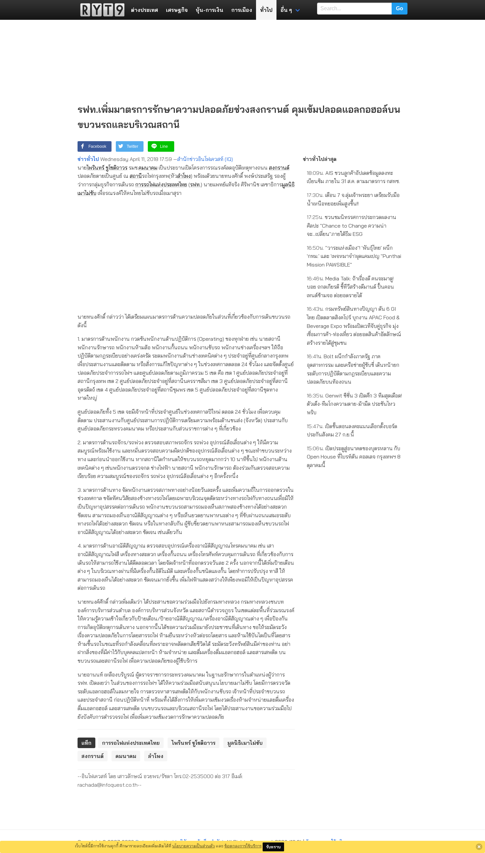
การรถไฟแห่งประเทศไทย (161, 184)
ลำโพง (184, 176)
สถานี (136, 176)
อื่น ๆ (286, 10)
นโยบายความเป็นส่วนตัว (193, 845)
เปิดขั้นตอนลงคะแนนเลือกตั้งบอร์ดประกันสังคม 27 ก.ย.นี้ (352, 430)
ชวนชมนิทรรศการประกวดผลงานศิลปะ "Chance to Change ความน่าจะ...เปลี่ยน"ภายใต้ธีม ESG (351, 225)
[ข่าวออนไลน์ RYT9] (100, 10)
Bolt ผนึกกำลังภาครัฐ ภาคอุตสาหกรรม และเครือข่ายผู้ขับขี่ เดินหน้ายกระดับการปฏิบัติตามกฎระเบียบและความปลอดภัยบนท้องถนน (353, 369)
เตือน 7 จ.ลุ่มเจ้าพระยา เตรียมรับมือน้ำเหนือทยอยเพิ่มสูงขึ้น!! (353, 199)
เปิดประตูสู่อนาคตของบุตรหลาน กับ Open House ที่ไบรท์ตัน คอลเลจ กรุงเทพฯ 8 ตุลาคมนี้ (354, 456)
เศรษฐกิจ (177, 10)
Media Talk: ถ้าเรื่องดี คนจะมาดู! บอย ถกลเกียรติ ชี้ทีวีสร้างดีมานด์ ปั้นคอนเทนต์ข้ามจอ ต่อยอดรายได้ (350, 287)
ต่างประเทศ (144, 10)
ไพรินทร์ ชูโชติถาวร (107, 167)
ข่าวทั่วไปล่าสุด (320, 159)
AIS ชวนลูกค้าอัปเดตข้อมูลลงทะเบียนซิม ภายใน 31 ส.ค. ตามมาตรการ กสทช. (353, 177)
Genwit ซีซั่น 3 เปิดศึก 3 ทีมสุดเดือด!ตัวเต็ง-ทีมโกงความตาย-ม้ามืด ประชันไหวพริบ (354, 404)
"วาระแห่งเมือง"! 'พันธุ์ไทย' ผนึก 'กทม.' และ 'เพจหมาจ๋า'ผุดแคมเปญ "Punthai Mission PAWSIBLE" (354, 256)
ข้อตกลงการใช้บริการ (243, 845)
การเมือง (241, 10)
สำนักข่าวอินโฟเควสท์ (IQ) (205, 159)
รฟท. (195, 184)
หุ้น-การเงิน (209, 10)
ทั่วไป (266, 10)
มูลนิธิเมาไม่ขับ (245, 743)
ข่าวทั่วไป (88, 159)
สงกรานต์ (279, 167)
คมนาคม (148, 167)
